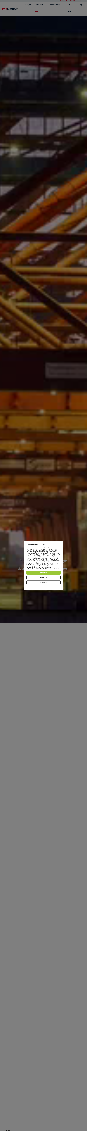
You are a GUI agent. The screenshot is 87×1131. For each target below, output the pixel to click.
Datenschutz (40, 587)
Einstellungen (43, 582)
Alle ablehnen (43, 577)
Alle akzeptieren (43, 572)
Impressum (47, 587)
